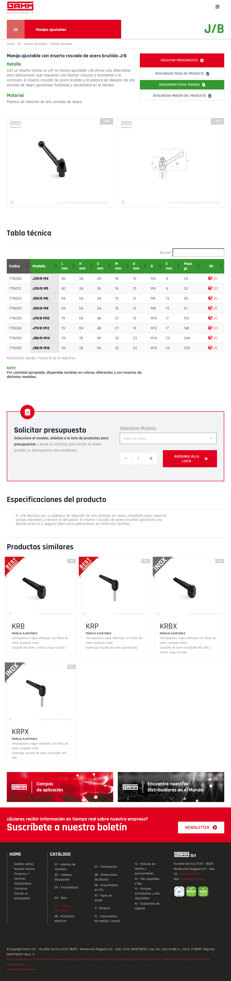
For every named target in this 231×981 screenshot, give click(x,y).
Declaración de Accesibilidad (109, 959)
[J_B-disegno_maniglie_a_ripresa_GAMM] (171, 120)
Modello (148, 428)
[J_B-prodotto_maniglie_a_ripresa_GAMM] (60, 120)
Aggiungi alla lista (186, 459)
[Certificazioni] (199, 891)
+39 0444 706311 (189, 874)
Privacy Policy (15, 959)
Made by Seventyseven (21, 969)
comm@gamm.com (192, 879)
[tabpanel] (93, 520)
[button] (26, 266)
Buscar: (165, 252)
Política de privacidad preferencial (66, 959)
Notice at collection (160, 959)
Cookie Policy (34, 959)
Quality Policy (137, 959)
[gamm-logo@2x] (20, 3)
